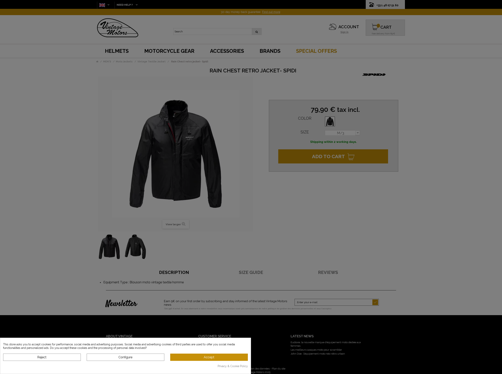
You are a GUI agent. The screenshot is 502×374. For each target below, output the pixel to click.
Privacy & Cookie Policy (233, 366)
